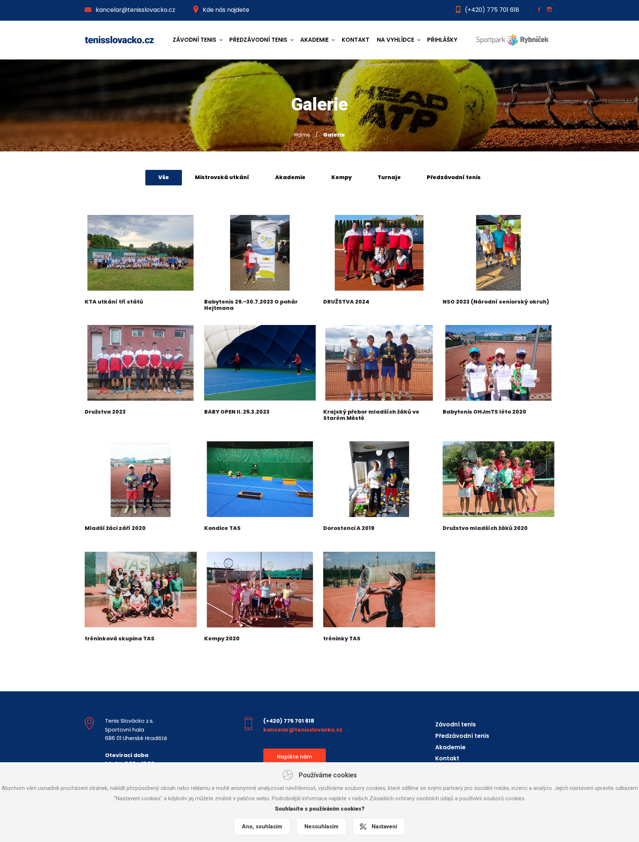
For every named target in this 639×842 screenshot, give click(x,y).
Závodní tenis (455, 724)
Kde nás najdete (226, 10)
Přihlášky (442, 40)
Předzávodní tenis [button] (258, 40)
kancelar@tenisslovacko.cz (135, 10)
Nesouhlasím (321, 826)
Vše (163, 177)
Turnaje (389, 177)
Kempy (341, 177)
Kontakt (355, 40)
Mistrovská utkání (222, 177)
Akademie (290, 177)
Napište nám (294, 756)
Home (302, 134)
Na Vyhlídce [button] (395, 40)
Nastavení (384, 826)
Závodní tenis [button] (194, 40)
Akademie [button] (314, 40)
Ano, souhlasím (262, 826)
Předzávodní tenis (454, 177)
